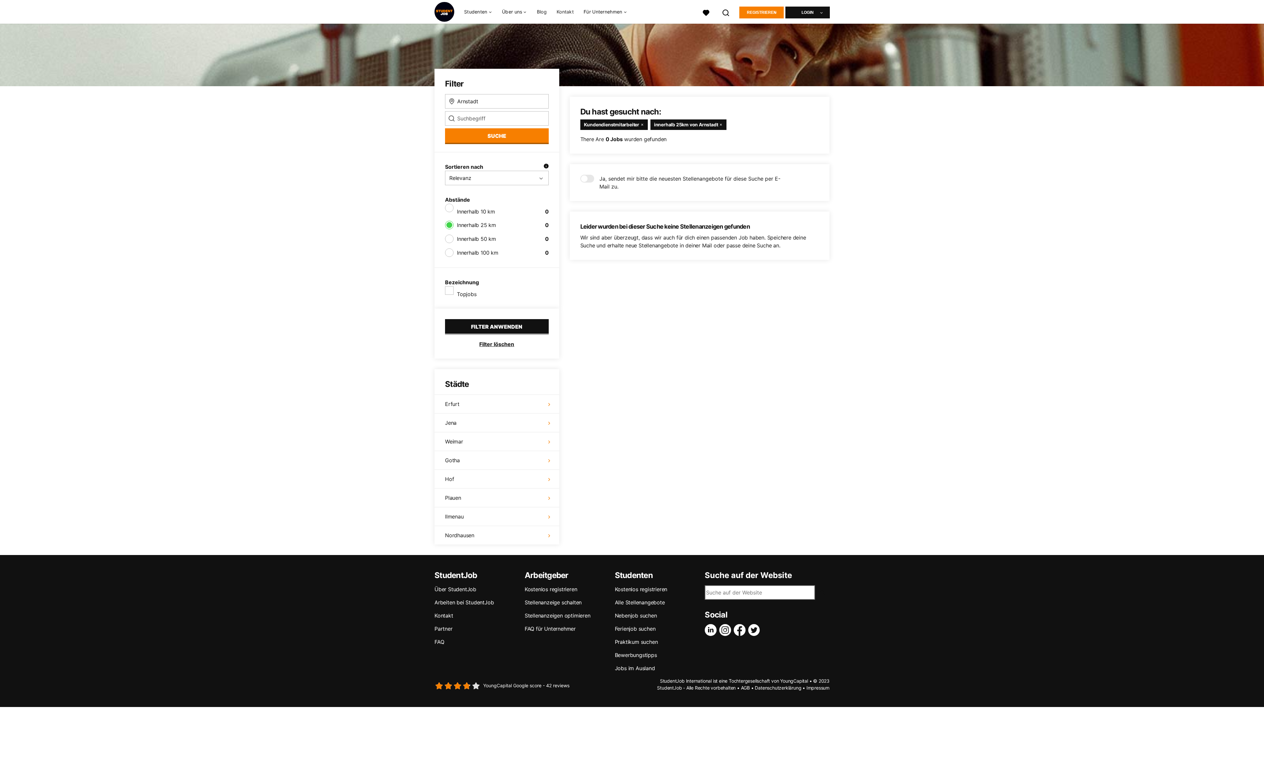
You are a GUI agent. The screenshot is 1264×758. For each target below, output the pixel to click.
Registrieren (762, 12)
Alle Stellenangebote (640, 602)
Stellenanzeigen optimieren (558, 615)
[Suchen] (726, 12)
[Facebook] (741, 630)
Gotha (452, 460)
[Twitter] (755, 630)
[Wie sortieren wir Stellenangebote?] (546, 167)
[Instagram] (726, 630)
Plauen (453, 497)
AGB (745, 688)
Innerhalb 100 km (477, 252)
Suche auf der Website (748, 575)
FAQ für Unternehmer (550, 628)
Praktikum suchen (636, 642)
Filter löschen (496, 344)
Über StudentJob (455, 589)
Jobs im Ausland (635, 668)
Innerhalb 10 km (476, 211)
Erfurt (452, 404)
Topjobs (467, 294)
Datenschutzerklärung (778, 688)
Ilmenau (454, 516)
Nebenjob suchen (636, 615)
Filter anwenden (496, 326)
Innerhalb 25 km (476, 225)
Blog (542, 11)
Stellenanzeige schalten (553, 602)
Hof (449, 479)
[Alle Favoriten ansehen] (706, 12)
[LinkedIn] (712, 630)
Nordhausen (459, 535)
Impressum (818, 688)
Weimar (454, 441)
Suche (496, 136)
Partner (443, 628)
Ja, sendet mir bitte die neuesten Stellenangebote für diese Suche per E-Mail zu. (689, 182)
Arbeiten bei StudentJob (464, 602)
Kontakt (565, 11)
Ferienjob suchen (635, 628)
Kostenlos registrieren (551, 589)
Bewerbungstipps (636, 655)
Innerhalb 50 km (476, 239)
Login (808, 12)
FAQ (439, 642)
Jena (451, 422)
